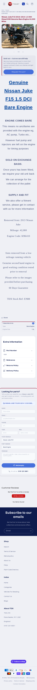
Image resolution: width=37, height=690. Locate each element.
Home (3, 10)
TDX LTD (9, 677)
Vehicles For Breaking (11, 592)
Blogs (6, 601)
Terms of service (19, 681)
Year (3, 429)
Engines (7, 10)
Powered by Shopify (19, 677)
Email (4, 415)
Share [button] (6, 317)
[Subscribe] (30, 530)
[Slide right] (23, 52)
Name (3, 408)
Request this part (19, 72)
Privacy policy (8, 681)
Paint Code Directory (11, 569)
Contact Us (8, 596)
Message (4, 451)
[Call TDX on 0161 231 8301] (23, 4)
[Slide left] (14, 52)
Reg (20, 429)
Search (6, 547)
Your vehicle (6, 436)
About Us (7, 560)
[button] (4, 4)
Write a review (18, 496)
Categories (8, 587)
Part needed (6, 444)
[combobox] (18, 440)
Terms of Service (9, 551)
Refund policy (9, 556)
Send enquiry (20, 465)
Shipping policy (30, 681)
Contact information (19, 684)
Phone (4, 422)
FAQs (6, 565)
